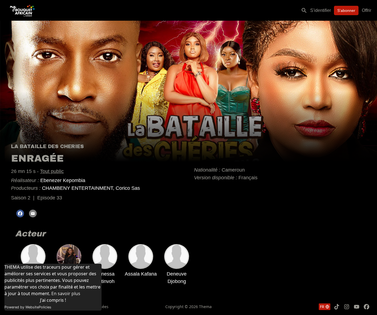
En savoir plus (65, 293)
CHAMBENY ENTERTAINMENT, (79, 188)
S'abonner (346, 10)
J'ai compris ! (53, 300)
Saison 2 (20, 198)
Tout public (52, 171)
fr (322, 306)
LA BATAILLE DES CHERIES (47, 146)
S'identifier (320, 10)
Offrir (366, 10)
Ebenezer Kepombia (62, 180)
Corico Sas (128, 188)
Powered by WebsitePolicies (27, 307)
